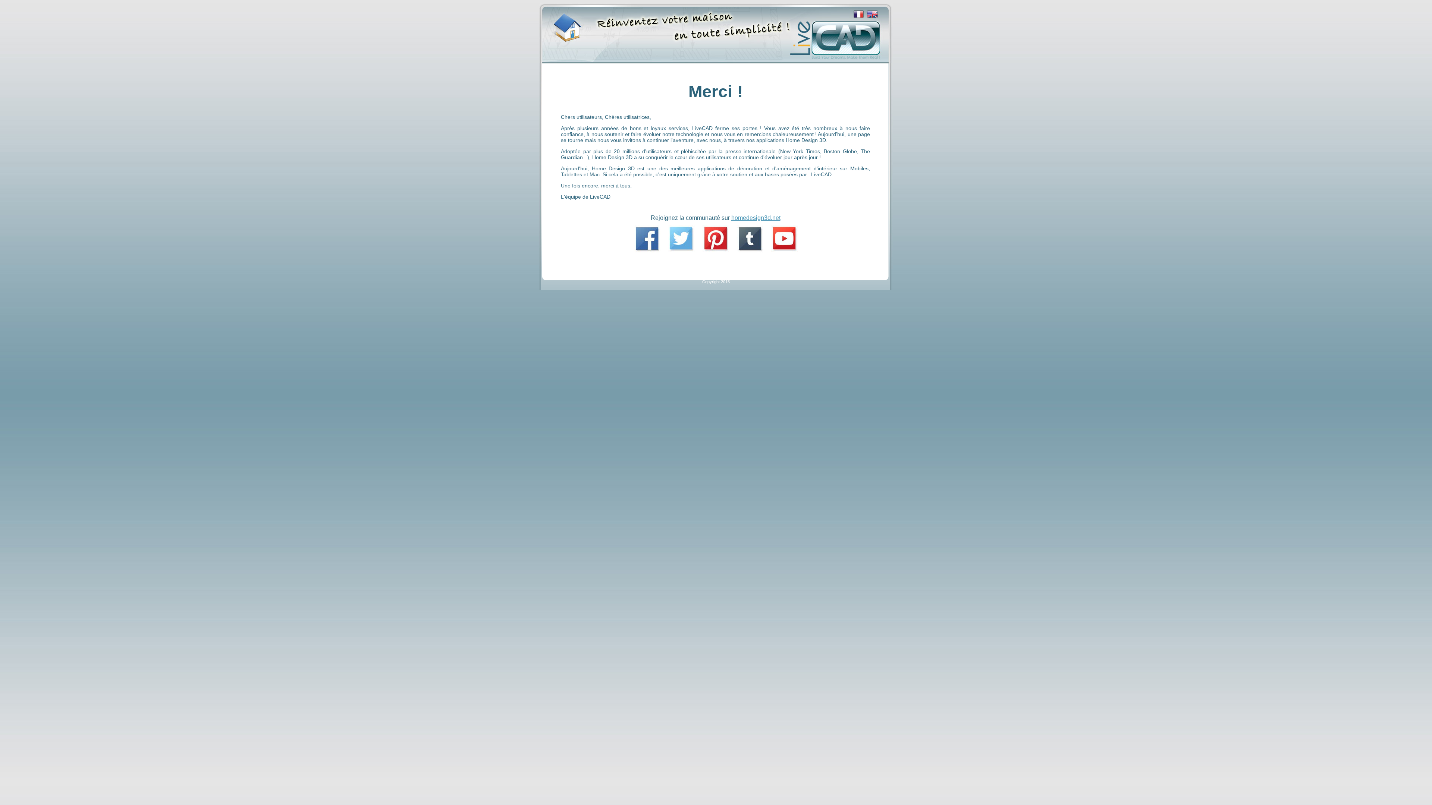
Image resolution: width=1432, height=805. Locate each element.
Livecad (564, 23)
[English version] (872, 16)
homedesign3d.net (756, 218)
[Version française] (859, 16)
